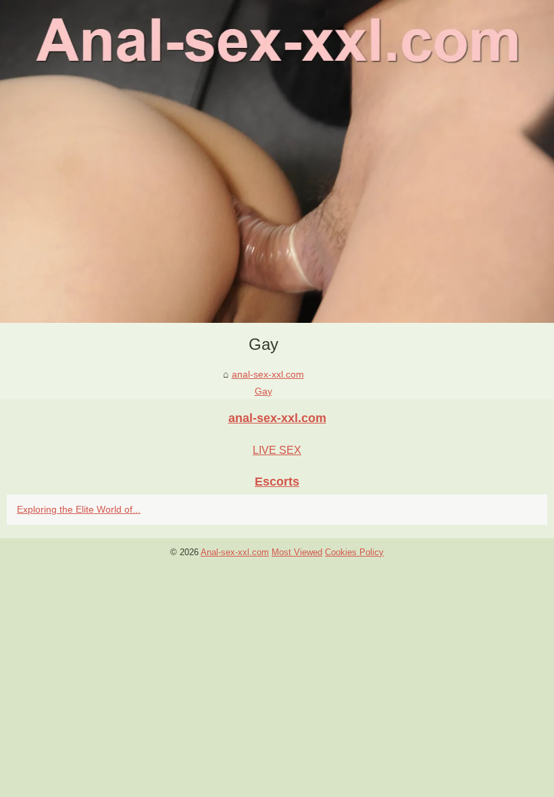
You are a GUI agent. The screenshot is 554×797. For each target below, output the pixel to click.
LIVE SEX (277, 450)
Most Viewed (297, 552)
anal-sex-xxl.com (268, 374)
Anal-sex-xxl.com (235, 552)
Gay (263, 391)
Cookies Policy (354, 552)
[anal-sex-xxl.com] (277, 161)
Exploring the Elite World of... (79, 509)
